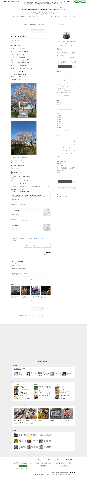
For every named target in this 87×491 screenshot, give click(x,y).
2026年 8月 (66, 137)
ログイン (83, 1)
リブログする (46, 245)
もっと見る (31, 279)
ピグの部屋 (70, 45)
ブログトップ (15, 24)
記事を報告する (48, 254)
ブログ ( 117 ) (59, 102)
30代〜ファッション (38, 384)
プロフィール (63, 45)
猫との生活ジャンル (17, 368)
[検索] (74, 24)
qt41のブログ (59, 172)
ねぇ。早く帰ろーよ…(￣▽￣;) (63, 76)
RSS (59, 194)
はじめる (22, 465)
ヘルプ (73, 474)
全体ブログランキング (61, 61)
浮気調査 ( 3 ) (59, 104)
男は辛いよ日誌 (60, 165)
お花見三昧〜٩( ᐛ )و (18, 36)
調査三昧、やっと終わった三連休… (64, 90)
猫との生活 (57, 384)
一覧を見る (66, 95)
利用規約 (48, 474)
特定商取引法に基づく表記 (65, 474)
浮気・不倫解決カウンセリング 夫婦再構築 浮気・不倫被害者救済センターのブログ (66, 168)
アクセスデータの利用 (55, 474)
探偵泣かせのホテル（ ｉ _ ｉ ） (63, 82)
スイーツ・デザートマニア (19, 384)
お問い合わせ (42, 474)
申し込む (64, 465)
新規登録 (77, 1)
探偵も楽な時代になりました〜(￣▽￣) (65, 80)
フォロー (65, 66)
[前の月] (62, 137)
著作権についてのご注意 (63, 196)
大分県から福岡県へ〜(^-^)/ (62, 86)
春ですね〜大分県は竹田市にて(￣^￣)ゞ (65, 92)
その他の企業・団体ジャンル (62, 62)
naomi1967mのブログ (61, 163)
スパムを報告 (36, 474)
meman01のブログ (61, 170)
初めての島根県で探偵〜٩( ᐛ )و (63, 84)
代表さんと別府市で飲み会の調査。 (64, 78)
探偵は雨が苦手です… (61, 88)
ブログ (15, 42)
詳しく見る (43, 465)
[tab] (17, 368)
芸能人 (23, 368)
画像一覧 (34, 24)
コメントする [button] (38, 245)
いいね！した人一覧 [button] (47, 249)
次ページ (37, 31)
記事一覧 (25, 24)
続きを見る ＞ (73, 57)
